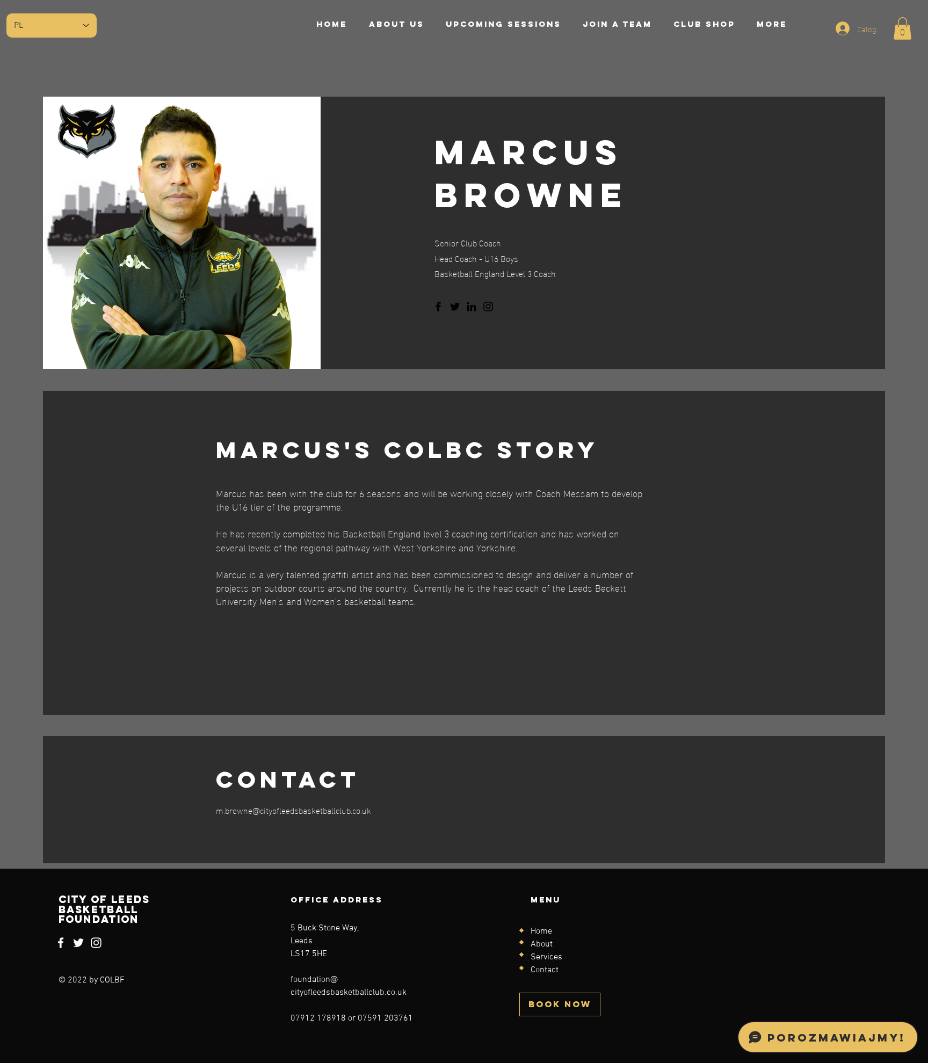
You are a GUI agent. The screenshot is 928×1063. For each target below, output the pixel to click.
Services (546, 957)
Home (541, 931)
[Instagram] (488, 306)
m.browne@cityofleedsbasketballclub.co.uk (293, 810)
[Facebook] (438, 306)
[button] (902, 28)
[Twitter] (454, 306)
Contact (545, 970)
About (542, 944)
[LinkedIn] (471, 306)
